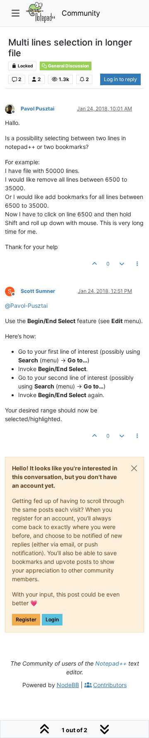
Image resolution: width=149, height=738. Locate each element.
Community (81, 13)
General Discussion (68, 66)
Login (52, 619)
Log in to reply (120, 79)
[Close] (134, 468)
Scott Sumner (38, 291)
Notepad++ (111, 663)
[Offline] (13, 108)
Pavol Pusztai (37, 108)
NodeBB (68, 684)
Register (26, 619)
